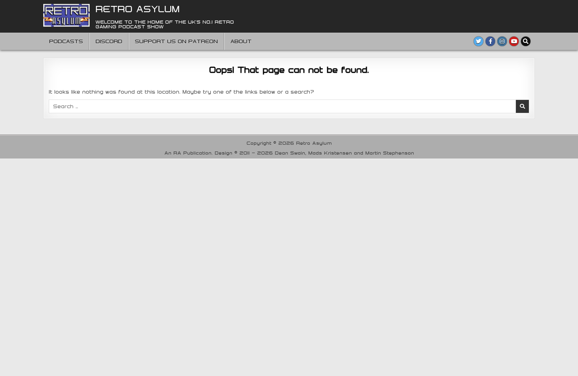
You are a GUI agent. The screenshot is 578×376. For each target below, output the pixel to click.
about (241, 41)
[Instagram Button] (502, 41)
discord (109, 41)
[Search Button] (525, 41)
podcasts (66, 41)
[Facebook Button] (490, 41)
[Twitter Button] (478, 41)
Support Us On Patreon (176, 41)
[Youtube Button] (514, 41)
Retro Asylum (138, 8)
